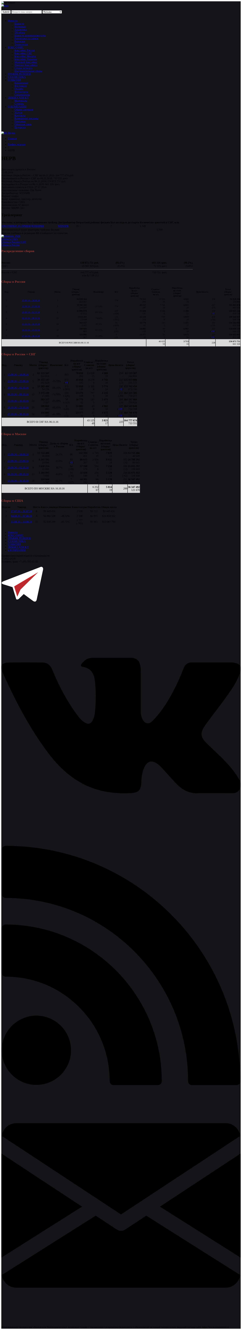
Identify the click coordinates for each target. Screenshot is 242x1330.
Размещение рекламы (26, 118)
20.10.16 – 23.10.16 (31, 330)
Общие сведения (23, 109)
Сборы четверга (23, 68)
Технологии (21, 44)
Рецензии (19, 41)
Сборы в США (9, 239)
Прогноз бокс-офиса (25, 65)
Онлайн (18, 88)
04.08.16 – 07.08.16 (21, 516)
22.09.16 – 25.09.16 (31, 306)
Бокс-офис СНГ (23, 53)
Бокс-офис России (24, 50)
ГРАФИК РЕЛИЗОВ (19, 74)
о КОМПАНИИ (17, 550)
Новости (13, 20)
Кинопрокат (21, 82)
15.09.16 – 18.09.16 (31, 300)
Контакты (20, 115)
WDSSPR (63, 226)
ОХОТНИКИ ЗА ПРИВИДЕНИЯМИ (23, 226)
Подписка (20, 127)
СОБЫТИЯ (14, 79)
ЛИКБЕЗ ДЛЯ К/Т (18, 97)
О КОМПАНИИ (17, 106)
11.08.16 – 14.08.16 (21, 521)
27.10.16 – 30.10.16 (31, 336)
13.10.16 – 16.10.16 (31, 324)
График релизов (17, 144)
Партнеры (20, 121)
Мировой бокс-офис (25, 62)
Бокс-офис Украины (25, 59)
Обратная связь (23, 124)
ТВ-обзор (19, 32)
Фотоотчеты (21, 91)
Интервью (20, 26)
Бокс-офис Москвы (25, 56)
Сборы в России (10, 245)
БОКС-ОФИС (16, 47)
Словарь (19, 103)
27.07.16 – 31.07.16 (21, 511)
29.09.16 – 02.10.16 (31, 312)
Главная (12, 138)
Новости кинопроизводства (30, 35)
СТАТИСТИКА (17, 77)
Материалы (20, 100)
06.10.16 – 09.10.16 (31, 318)
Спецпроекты (22, 94)
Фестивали (20, 85)
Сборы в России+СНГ (13, 242)
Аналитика (20, 29)
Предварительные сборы (28, 71)
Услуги (18, 112)
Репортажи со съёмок (26, 38)
